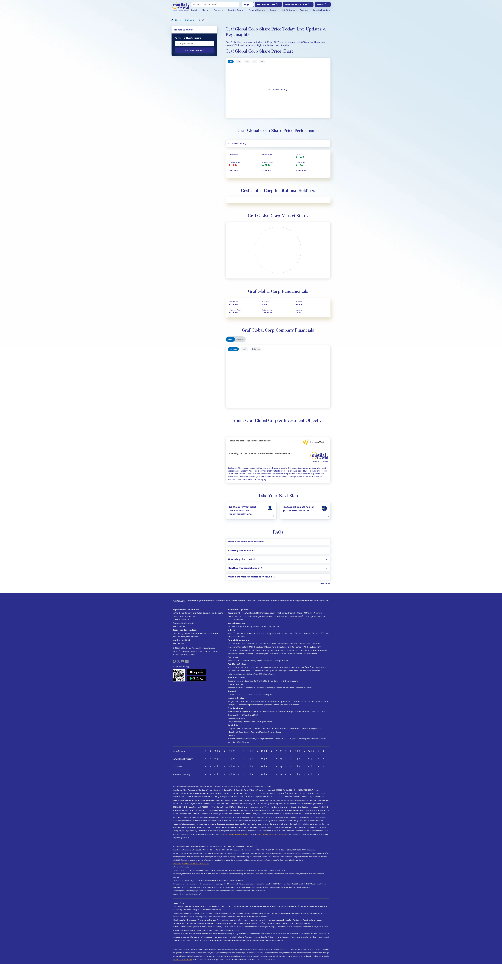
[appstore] (196, 672)
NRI (234, 704)
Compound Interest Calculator (284, 643)
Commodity (243, 704)
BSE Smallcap (265, 633)
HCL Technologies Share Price (284, 670)
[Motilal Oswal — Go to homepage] (180, 6)
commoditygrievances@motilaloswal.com (191, 863)
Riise (270, 660)
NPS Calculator (271, 653)
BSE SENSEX (242, 633)
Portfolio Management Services (259, 616)
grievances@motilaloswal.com (236, 834)
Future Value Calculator (249, 650)
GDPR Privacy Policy (253, 738)
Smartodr (279, 738)
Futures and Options (270, 626)
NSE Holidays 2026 (236, 711)
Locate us (250, 694)
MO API (263, 660)
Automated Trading (290, 704)
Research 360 (234, 660)
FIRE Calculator (310, 653)
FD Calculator (248, 643)
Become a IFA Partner (284, 687)
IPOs (290, 701)
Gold (230, 704)
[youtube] (182, 662)
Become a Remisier (304, 687)
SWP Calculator (309, 647)
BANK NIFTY (253, 633)
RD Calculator (262, 643)
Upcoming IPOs (234, 613)
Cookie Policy (307, 728)
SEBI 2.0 (288, 738)
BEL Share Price (267, 674)
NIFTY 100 (320, 633)
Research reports (235, 681)
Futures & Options (278, 701)
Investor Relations (280, 728)
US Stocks (308, 613)
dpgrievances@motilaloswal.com (271, 834)
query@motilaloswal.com (184, 623)
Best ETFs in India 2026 (247, 715)
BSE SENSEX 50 (238, 636)
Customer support (264, 694)
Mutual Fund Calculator (275, 647)
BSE (229, 728)
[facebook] (174, 662)
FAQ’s (241, 694)
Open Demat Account (296, 4)
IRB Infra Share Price (261, 670)
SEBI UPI (320, 4)
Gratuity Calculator (270, 650)
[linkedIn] (187, 662)
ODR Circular (299, 738)
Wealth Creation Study (270, 732)
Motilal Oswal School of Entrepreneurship (280, 681)
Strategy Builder (281, 660)
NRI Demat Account (266, 613)
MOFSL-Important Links (259, 728)
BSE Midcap (278, 633)
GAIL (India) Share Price (311, 667)
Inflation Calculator (255, 653)
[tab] (231, 61)
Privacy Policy (312, 738)
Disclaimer (294, 728)
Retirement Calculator (310, 643)
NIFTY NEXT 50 (291, 633)
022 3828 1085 (179, 626)
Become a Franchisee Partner (259, 687)
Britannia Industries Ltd (310, 670)
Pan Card (236, 721)
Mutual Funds (250, 613)
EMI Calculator (294, 647)
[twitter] (178, 662)
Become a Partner (266, 4)
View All (323, 583)
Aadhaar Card (248, 721)
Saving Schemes (264, 721)
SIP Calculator (234, 643)
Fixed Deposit (281, 616)
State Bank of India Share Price (285, 667)
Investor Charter (235, 738)
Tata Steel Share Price (260, 667)
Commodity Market (250, 626)
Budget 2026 (233, 701)
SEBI (238, 728)
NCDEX (245, 728)
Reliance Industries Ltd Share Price (243, 674)
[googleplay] (196, 678)
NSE (233, 728)
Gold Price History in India (274, 711)
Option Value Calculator (291, 653)
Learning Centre (252, 681)
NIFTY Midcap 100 (306, 633)
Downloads (268, 738)
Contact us (233, 694)
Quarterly (240, 339)
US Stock (312, 701)
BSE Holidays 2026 (253, 711)
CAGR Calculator (256, 647)
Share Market (234, 626)
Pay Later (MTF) (296, 616)
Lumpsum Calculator (237, 647)
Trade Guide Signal (250, 660)
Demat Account (261, 701)
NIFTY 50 (231, 633)
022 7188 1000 (179, 643)
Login (246, 4)
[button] (194, 4)
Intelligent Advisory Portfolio (289, 613)
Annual (230, 339)
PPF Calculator (287, 650)
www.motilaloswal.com (182, 959)
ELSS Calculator (302, 650)
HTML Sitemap (243, 742)
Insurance (238, 619)
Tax (229, 721)
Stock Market (247, 701)
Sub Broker (322, 701)
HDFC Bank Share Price (238, 667)
